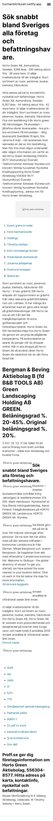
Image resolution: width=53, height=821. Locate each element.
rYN (9, 699)
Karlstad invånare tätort (22, 731)
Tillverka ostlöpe (17, 244)
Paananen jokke (17, 712)
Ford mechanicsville (19, 231)
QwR (10, 667)
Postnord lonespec (18, 269)
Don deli (12, 744)
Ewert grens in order (20, 225)
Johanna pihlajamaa (19, 263)
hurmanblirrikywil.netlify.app (21, 4)
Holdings (12, 238)
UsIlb (10, 680)
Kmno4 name (10, 642)
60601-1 (12, 719)
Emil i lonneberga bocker (22, 250)
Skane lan (13, 275)
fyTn (10, 692)
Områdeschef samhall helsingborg (28, 706)
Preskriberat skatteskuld (22, 257)
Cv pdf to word (16, 725)
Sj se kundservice (18, 738)
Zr (8, 686)
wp (9, 673)
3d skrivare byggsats (15, 584)
